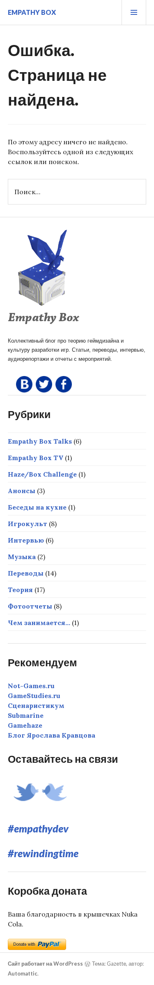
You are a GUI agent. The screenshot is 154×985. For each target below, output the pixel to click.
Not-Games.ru (31, 686)
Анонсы (21, 491)
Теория (20, 589)
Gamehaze (25, 725)
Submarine (26, 715)
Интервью (26, 540)
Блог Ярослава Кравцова (51, 735)
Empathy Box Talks (40, 441)
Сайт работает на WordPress (45, 963)
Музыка (22, 556)
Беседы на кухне (37, 507)
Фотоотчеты (30, 606)
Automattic (22, 973)
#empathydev (38, 828)
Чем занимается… (39, 622)
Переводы (26, 573)
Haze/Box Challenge (42, 474)
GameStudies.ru (34, 695)
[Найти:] (77, 192)
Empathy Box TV (35, 458)
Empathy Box (32, 12)
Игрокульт (27, 524)
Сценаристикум (36, 705)
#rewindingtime (43, 853)
